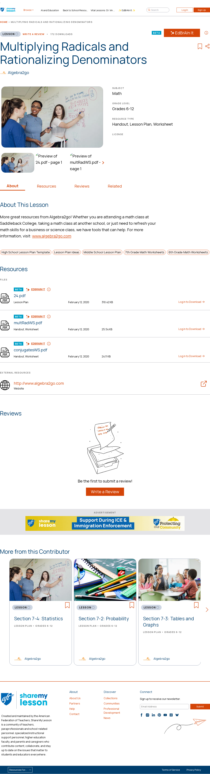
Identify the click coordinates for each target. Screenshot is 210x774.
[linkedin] (153, 715)
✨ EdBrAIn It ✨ (126, 10)
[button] (208, 610)
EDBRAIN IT (38, 289)
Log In (185, 10)
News (107, 718)
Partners (74, 703)
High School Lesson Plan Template (25, 252)
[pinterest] (159, 715)
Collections (110, 698)
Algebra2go (18, 72)
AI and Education (50, 10)
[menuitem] (17, 163)
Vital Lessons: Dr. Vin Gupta (103, 10)
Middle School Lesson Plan (102, 252)
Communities (112, 703)
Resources (46, 186)
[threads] (171, 715)
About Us (75, 698)
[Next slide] (103, 162)
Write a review (34, 34)
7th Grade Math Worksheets (144, 252)
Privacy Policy (194, 769)
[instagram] (147, 715)
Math (117, 93)
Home (4, 22)
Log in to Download (190, 302)
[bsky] (177, 715)
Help (72, 709)
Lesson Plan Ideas (66, 252)
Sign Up (202, 10)
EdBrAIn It (184, 33)
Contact (74, 714)
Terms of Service (171, 769)
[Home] (8, 10)
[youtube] (165, 715)
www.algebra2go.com (51, 236)
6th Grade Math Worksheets (188, 252)
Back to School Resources (75, 10)
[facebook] (141, 715)
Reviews (81, 186)
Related (115, 186)
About (13, 185)
